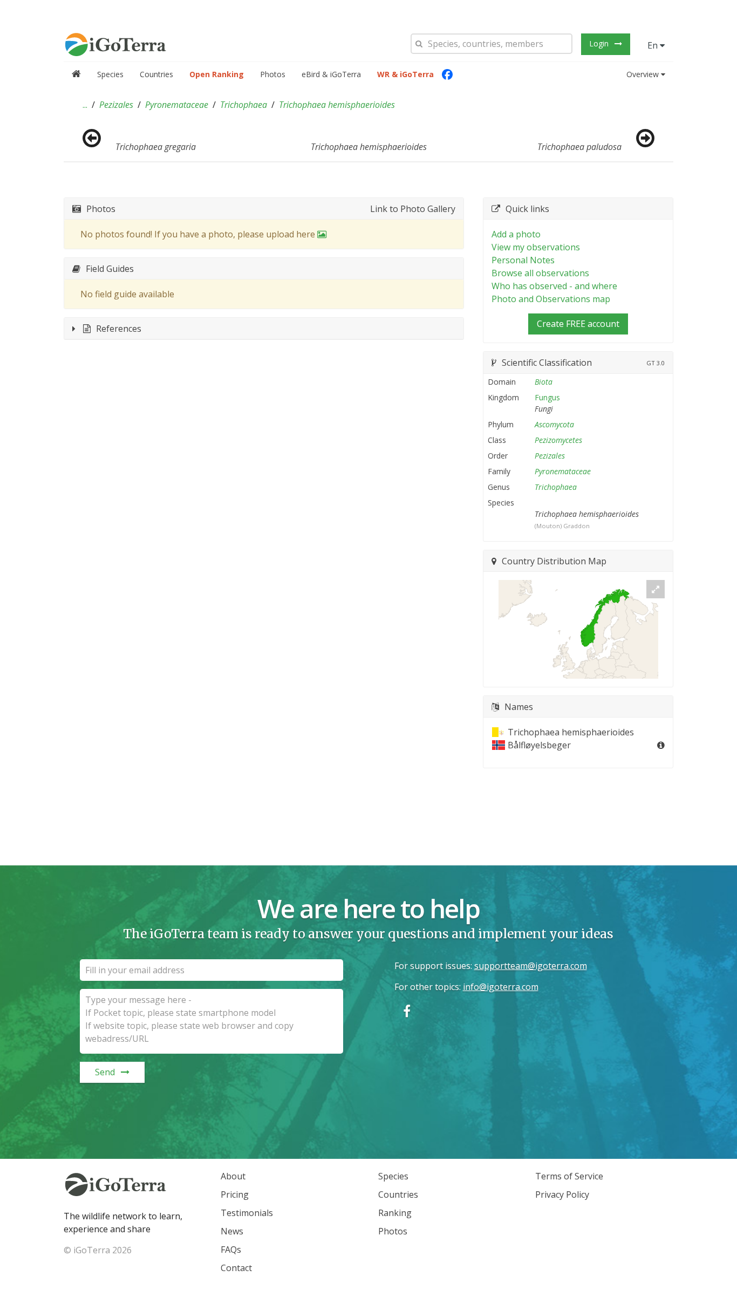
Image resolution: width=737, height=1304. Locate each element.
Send (105, 1072)
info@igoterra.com (500, 987)
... (85, 105)
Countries (156, 74)
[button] (85, 104)
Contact (236, 1268)
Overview (642, 74)
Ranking (395, 1213)
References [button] (118, 328)
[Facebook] (447, 74)
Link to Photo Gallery (412, 209)
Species (110, 74)
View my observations (536, 247)
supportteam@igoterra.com (530, 966)
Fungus (547, 397)
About (233, 1176)
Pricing (235, 1194)
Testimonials (247, 1213)
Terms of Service (569, 1176)
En (653, 45)
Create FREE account (578, 324)
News (232, 1231)
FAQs (231, 1249)
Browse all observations (540, 273)
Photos (272, 74)
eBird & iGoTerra (331, 74)
